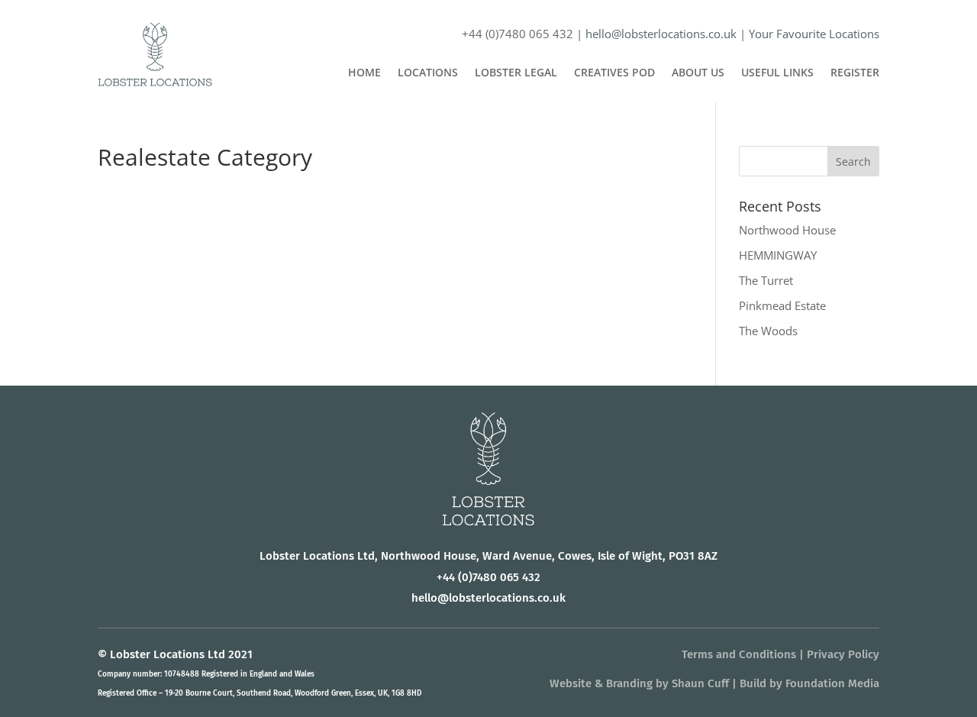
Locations (428, 73)
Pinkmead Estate (782, 305)
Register (854, 73)
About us (698, 73)
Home (364, 73)
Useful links (777, 73)
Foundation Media (832, 683)
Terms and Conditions (739, 654)
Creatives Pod (614, 73)
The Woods (768, 330)
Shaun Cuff (700, 683)
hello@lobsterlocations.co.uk (661, 33)
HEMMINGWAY (778, 255)
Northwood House (787, 229)
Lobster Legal (516, 73)
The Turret (766, 280)
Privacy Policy (843, 654)
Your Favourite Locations (814, 33)
